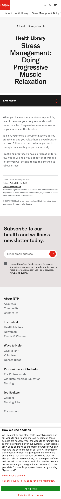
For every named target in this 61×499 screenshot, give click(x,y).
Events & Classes (15, 336)
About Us (10, 304)
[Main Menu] (55, 5)
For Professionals (15, 374)
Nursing (9, 383)
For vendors (11, 411)
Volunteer (10, 355)
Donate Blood (12, 360)
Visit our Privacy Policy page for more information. (28, 480)
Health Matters (13, 327)
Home (7, 13)
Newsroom (11, 332)
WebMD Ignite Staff (18, 183)
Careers (9, 398)
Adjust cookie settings (13, 475)
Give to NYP (11, 351)
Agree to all (31, 488)
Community (11, 308)
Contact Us (11, 313)
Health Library (21, 13)
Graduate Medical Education (22, 379)
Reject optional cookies (30, 495)
